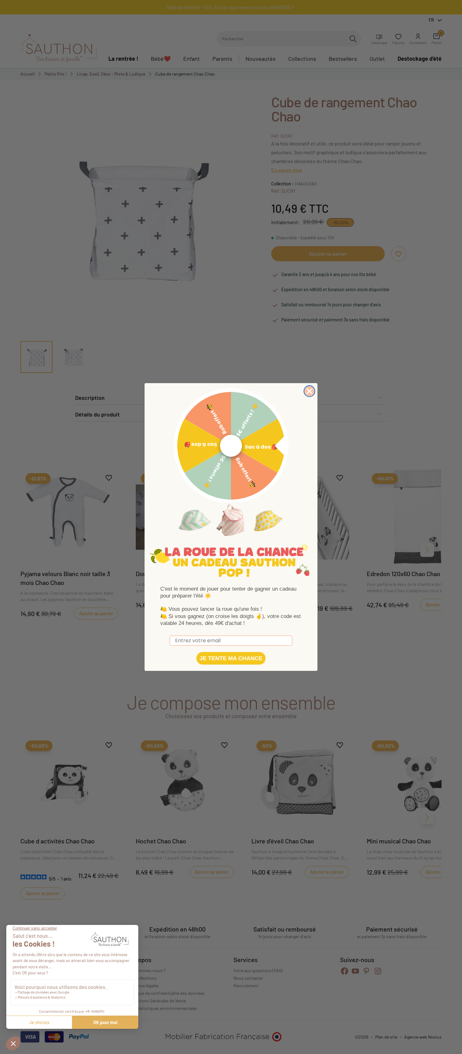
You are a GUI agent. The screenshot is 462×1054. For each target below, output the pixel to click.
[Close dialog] (309, 391)
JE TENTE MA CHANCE (231, 658)
